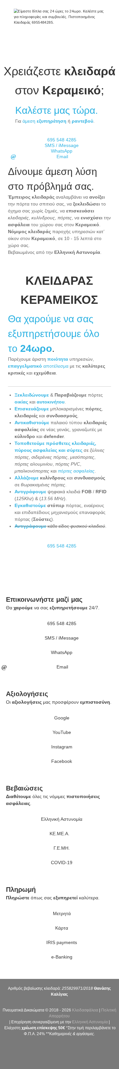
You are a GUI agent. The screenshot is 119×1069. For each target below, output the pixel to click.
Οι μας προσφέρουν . (58, 702)
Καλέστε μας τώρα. (56, 110)
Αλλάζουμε (27, 477)
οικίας (21, 401)
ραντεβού (82, 121)
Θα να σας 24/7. (52, 607)
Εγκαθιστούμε (30, 505)
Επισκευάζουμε (32, 408)
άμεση (44, 121)
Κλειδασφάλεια (85, 1010)
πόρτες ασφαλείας (76, 471)
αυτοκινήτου (50, 401)
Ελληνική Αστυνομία (90, 1022)
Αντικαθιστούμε (32, 422)
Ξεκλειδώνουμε (32, 395)
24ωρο (36, 348)
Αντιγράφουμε (30, 491)
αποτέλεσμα (38, 366)
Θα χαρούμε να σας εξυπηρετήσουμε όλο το (53, 333)
